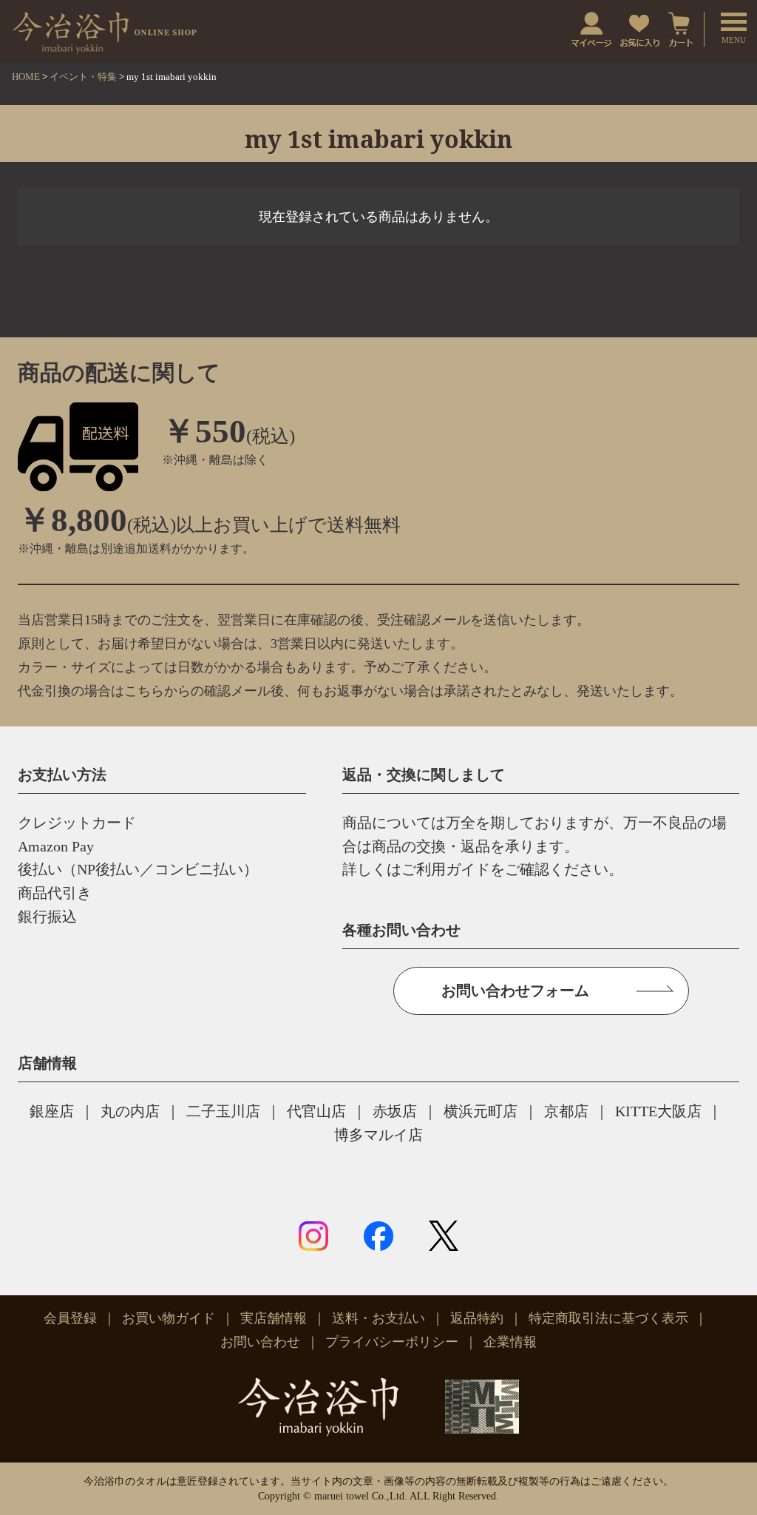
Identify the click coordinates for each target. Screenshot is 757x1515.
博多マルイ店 (378, 1135)
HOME (26, 77)
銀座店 (52, 1111)
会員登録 (70, 1318)
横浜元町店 (480, 1111)
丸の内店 (130, 1111)
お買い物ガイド (168, 1318)
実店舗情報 (273, 1318)
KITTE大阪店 (658, 1111)
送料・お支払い (378, 1318)
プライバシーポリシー (391, 1342)
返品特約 (476, 1318)
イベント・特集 (83, 77)
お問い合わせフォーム (515, 990)
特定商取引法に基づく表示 (608, 1318)
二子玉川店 (223, 1111)
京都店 (566, 1111)
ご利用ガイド (445, 869)
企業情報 (510, 1342)
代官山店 (316, 1111)
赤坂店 (395, 1111)
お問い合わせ (260, 1342)
